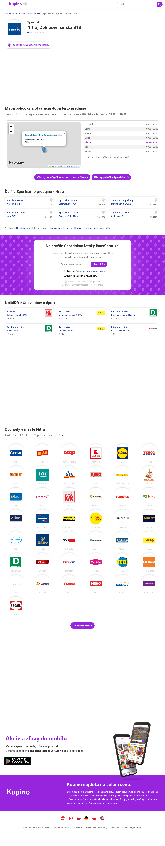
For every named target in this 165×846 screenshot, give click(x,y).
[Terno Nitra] (149, 497)
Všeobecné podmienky (96, 828)
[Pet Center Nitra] (149, 562)
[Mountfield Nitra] (122, 497)
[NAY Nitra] (15, 540)
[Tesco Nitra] (149, 453)
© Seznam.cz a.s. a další (69, 166)
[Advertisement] (82, 76)
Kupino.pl (94, 818)
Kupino (8, 14)
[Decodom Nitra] (95, 540)
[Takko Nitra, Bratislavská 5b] (81, 331)
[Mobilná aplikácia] (17, 761)
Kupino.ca (70, 818)
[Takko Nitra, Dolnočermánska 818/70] (81, 315)
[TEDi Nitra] (122, 562)
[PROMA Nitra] (15, 606)
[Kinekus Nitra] (122, 584)
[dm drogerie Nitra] (69, 475)
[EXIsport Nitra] (42, 562)
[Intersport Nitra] (69, 562)
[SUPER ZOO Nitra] (95, 518)
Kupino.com (102, 818)
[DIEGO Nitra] (95, 584)
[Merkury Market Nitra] (122, 475)
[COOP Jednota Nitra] (69, 453)
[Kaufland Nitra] (95, 453)
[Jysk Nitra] (15, 453)
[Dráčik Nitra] (149, 475)
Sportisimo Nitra (34, 14)
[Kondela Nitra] (95, 562)
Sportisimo (22, 228)
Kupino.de (86, 818)
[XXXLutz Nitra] (69, 540)
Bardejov (97, 228)
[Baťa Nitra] (69, 584)
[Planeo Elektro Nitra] (42, 518)
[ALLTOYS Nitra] (42, 584)
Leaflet (54, 166)
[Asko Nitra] (95, 475)
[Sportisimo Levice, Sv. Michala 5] (134, 214)
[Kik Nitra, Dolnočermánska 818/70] (29, 315)
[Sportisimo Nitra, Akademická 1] (29, 202)
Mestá (16, 14)
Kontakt (78, 828)
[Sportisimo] (14, 29)
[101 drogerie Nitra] (42, 475)
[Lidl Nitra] (122, 453)
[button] (28, 45)
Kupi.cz (78, 818)
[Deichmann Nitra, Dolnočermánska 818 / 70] (134, 315)
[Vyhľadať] (160, 4)
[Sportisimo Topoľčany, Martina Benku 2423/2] (134, 202)
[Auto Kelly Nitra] (69, 518)
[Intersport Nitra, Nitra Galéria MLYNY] (134, 331)
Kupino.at (62, 818)
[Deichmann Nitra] (15, 562)
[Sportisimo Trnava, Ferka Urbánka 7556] (81, 214)
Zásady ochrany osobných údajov (90, 271)
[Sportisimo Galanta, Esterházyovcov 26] (81, 202)
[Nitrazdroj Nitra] (95, 497)
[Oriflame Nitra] (122, 518)
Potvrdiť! (98, 264)
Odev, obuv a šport (36, 32)
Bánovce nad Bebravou (61, 228)
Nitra (23, 14)
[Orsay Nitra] (15, 584)
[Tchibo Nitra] (42, 540)
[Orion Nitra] (15, 518)
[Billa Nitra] (42, 453)
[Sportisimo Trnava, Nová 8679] (29, 214)
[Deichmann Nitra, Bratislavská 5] (29, 331)
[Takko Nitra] (149, 540)
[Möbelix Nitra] (122, 540)
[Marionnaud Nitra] (149, 584)
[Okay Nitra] (15, 497)
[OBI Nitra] (15, 475)
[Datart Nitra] (149, 518)
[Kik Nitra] (69, 497)
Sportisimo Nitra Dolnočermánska (43, 135)
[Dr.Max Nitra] (42, 497)
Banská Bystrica (83, 228)
